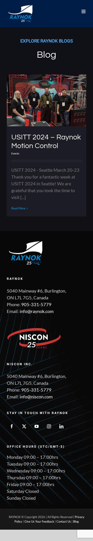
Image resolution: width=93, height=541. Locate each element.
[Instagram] (49, 426)
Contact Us (63, 521)
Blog (76, 521)
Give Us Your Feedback (39, 521)
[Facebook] (12, 426)
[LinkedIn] (61, 426)
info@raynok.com (36, 311)
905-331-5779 (36, 304)
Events (15, 153)
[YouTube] (37, 426)
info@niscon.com (36, 396)
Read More (18, 208)
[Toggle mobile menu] (83, 11)
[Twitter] (24, 426)
